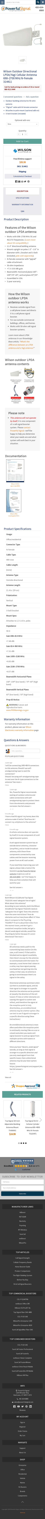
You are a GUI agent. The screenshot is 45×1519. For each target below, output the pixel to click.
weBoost (22, 1238)
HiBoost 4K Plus (22, 1375)
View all (8, 1077)
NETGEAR (22, 1217)
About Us (22, 1452)
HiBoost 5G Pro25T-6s (22, 1308)
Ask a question (32, 96)
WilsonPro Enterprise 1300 (22, 1321)
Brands (22, 1491)
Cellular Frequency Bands (22, 1262)
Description (22, 191)
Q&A (22, 211)
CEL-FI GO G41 (22, 1345)
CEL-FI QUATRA (22, 1299)
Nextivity (22, 1221)
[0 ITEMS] (42, 2)
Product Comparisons (22, 1271)
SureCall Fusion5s (22, 1353)
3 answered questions (12, 96)
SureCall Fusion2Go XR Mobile (22, 1371)
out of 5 (34, 1166)
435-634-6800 (39, 9)
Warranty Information (22, 204)
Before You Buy (22, 1280)
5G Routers (22, 1487)
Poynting (22, 1225)
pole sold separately (24, 255)
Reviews (23, 1410)
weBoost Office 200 (22, 1304)
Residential (22, 1474)
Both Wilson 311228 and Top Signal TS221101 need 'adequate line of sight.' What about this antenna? (20, 900)
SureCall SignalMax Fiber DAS (22, 1330)
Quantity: (23, 130)
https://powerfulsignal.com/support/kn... (26, 1066)
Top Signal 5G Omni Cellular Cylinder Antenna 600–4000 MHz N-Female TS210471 (32, 1127)
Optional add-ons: (22, 120)
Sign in (22, 1422)
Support (23, 1448)
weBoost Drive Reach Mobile (22, 1367)
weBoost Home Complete (22, 1358)
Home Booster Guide (22, 1267)
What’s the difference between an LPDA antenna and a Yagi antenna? (20, 344)
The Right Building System (22, 1275)
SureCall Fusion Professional (22, 1349)
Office (22, 1470)
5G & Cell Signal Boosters (23, 1284)
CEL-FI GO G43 (22, 1317)
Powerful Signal (15, 1509)
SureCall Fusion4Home (22, 1362)
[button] (11, 809)
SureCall (23, 1234)
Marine (22, 1483)
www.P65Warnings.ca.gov (17, 710)
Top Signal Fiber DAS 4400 (22, 1312)
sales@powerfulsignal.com (23, 1402)
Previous (4, 1119)
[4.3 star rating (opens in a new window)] (21, 1166)
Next (40, 1119)
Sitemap (22, 1512)
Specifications (22, 198)
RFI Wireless (22, 1230)
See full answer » (24, 806)
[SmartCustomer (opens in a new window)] (22, 1169)
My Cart (22, 1435)
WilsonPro (22, 1243)
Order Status (22, 1431)
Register (22, 1427)
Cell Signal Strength (22, 1258)
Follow (7, 785)
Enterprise (22, 1465)
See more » (17, 782)
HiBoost (23, 1212)
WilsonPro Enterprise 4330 (22, 1325)
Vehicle (22, 1478)
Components (22, 1496)
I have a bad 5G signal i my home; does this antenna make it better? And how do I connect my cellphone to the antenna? (22, 819)
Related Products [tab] (22, 1094)
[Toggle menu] (2, 2)
